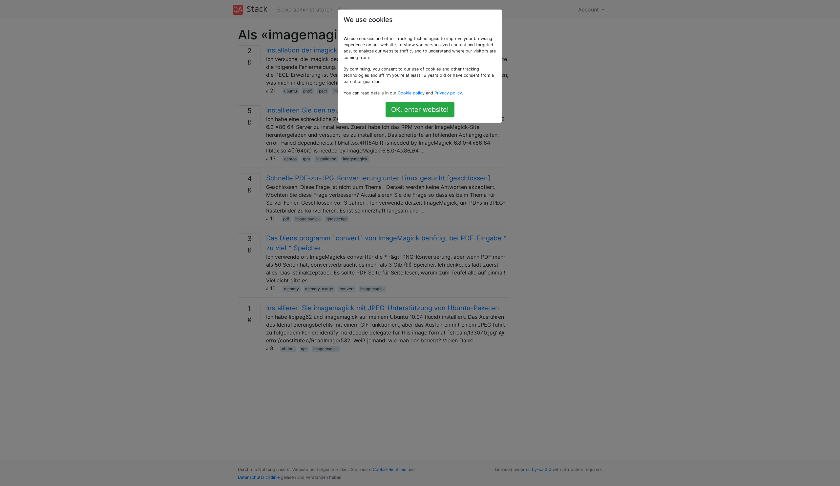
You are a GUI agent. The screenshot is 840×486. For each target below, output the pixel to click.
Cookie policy (411, 93)
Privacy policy (448, 93)
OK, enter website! (420, 109)
